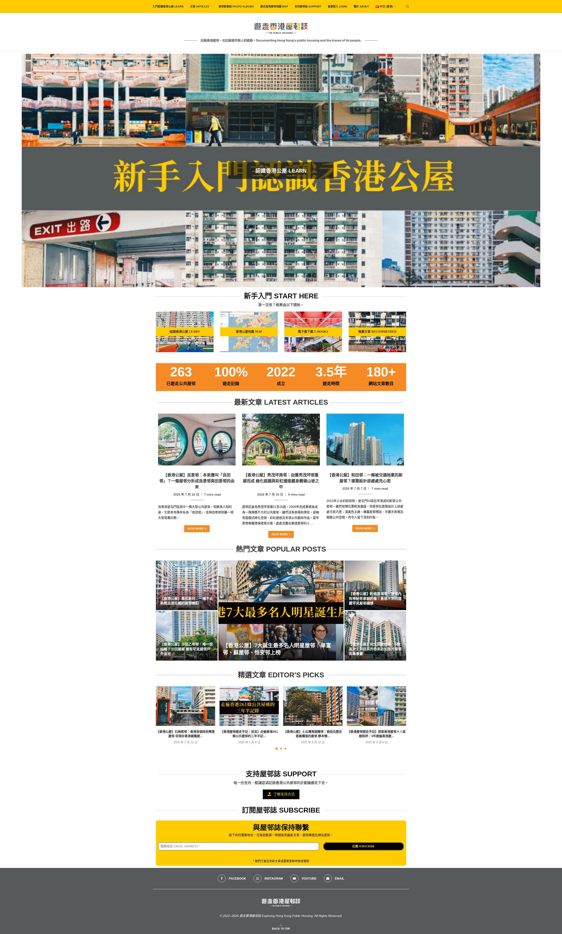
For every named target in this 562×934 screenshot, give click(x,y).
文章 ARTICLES (199, 6)
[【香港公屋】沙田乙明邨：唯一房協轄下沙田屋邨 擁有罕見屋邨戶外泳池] (187, 636)
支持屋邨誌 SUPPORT (308, 6)
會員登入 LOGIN (337, 6)
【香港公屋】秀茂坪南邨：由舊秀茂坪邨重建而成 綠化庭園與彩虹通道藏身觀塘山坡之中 (281, 481)
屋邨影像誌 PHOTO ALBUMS (236, 6)
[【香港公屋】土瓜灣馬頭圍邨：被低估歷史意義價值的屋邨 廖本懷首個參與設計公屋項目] (312, 706)
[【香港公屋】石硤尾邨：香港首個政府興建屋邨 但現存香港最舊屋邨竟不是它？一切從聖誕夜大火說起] (185, 706)
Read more (195, 528)
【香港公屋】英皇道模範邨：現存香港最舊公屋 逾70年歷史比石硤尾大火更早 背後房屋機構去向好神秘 (281, 170)
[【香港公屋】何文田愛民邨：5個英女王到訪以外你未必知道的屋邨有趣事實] (375, 636)
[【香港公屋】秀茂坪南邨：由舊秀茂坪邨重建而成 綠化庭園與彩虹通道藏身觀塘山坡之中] (281, 439)
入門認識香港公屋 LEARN (168, 6)
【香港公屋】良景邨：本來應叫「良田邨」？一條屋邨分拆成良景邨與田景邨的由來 (196, 481)
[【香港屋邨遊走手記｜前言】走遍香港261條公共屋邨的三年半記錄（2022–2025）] (249, 706)
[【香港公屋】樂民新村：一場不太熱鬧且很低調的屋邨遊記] (187, 585)
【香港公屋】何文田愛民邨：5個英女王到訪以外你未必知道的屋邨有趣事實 (375, 649)
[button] (30, 170)
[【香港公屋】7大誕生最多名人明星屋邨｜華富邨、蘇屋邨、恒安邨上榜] (281, 611)
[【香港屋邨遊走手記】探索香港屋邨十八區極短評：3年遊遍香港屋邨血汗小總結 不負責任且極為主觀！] (376, 706)
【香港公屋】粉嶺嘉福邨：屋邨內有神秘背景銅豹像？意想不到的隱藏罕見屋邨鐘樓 (375, 598)
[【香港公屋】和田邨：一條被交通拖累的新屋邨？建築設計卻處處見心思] (365, 439)
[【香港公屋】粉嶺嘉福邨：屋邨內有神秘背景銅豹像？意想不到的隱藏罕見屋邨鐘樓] (375, 585)
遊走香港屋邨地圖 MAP (274, 6)
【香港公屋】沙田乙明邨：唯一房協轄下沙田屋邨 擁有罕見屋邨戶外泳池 (186, 649)
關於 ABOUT (361, 6)
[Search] (407, 6)
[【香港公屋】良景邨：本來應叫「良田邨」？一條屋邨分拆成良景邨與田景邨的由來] (197, 439)
